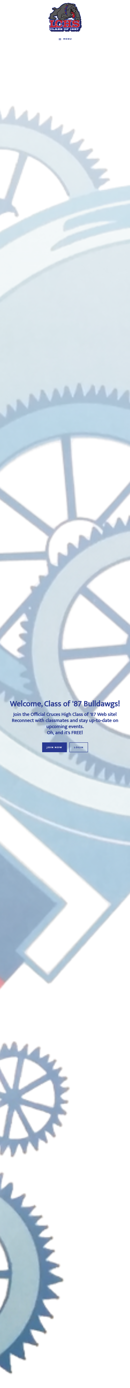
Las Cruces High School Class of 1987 (65, 17)
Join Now (54, 747)
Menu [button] (67, 39)
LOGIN (78, 747)
